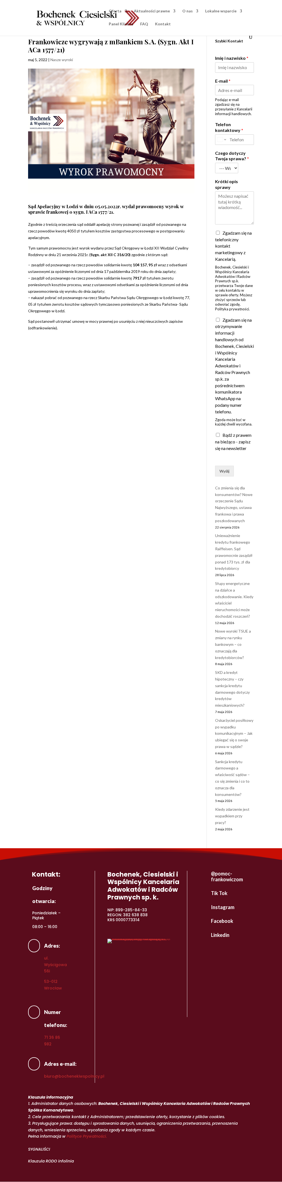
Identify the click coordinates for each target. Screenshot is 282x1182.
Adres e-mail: (60, 1064)
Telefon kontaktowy (229, 127)
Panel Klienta (121, 24)
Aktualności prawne (152, 11)
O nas (187, 11)
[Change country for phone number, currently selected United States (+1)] (221, 139)
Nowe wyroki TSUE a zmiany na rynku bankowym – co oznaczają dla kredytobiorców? (233, 644)
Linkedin (220, 935)
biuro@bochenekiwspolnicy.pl (74, 1076)
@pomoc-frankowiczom (227, 877)
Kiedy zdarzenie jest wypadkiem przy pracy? (232, 816)
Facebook (222, 921)
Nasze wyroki (61, 59)
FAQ (144, 24)
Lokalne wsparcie (221, 11)
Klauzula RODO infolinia (51, 1161)
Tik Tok (219, 893)
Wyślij (224, 471)
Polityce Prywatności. (87, 1136)
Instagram (222, 907)
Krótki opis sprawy (226, 184)
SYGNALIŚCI (39, 1149)
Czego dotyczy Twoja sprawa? (232, 155)
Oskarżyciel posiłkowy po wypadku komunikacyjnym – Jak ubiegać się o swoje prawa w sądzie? (234, 733)
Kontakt (163, 24)
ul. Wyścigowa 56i (55, 964)
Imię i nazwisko (231, 58)
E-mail (223, 80)
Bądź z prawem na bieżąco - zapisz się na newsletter (233, 441)
